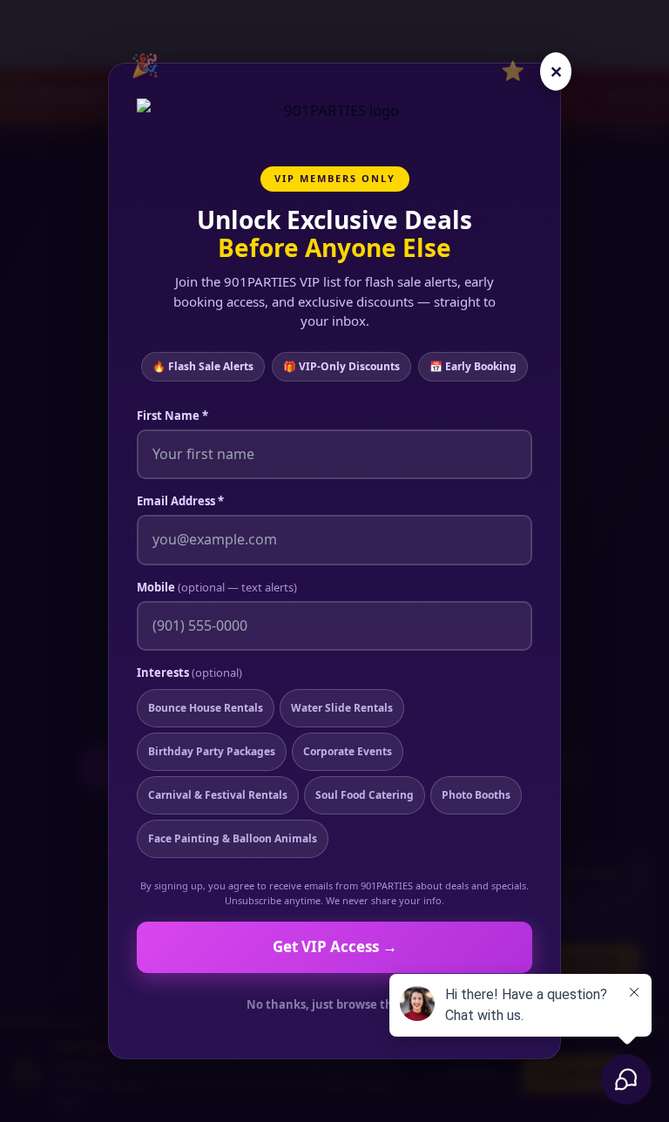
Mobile (217, 587)
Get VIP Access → (335, 946)
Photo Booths (476, 794)
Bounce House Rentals (205, 707)
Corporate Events (347, 751)
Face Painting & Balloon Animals (232, 838)
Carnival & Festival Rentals (217, 794)
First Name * (172, 415)
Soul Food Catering (364, 794)
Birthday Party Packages (211, 751)
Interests (189, 672)
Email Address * (180, 501)
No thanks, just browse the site (335, 1004)
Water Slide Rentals (342, 707)
